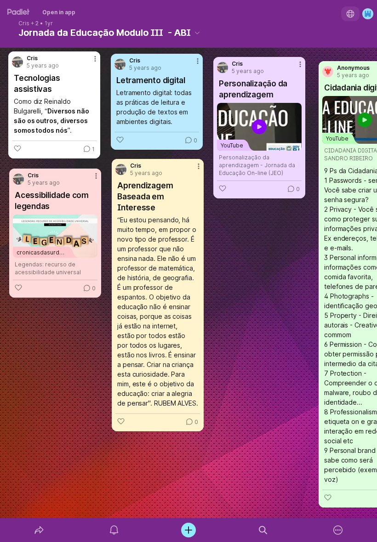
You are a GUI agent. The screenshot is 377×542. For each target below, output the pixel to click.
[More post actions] (192, 64)
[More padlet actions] (338, 530)
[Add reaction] (120, 139)
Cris (23, 23)
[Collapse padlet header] (197, 32)
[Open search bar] (263, 530)
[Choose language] (350, 13)
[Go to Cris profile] (120, 64)
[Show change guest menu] (367, 14)
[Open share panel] (39, 530)
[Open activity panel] (114, 530)
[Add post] (188, 530)
